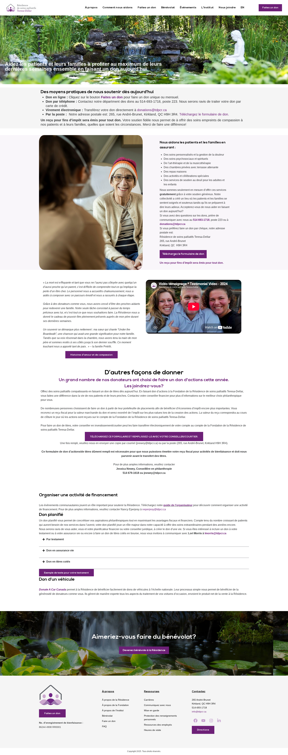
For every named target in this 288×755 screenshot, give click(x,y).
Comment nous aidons (117, 7)
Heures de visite (152, 730)
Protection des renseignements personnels (160, 717)
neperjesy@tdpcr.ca (154, 509)
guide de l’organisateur (177, 505)
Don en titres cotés (58, 561)
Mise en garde (151, 710)
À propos (91, 7)
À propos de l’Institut (113, 710)
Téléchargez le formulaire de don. (204, 114)
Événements (188, 7)
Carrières (149, 699)
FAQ (104, 726)
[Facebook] (195, 720)
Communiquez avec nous (157, 705)
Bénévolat (168, 7)
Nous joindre (227, 7)
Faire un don (109, 721)
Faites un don (147, 7)
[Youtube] (203, 720)
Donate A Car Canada (53, 589)
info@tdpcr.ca (199, 711)
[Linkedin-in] (219, 720)
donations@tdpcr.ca (152, 110)
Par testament (55, 539)
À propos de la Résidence (115, 699)
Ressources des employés (158, 724)
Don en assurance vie (60, 550)
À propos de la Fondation (115, 705)
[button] (144, 539)
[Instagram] (211, 720)
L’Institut (207, 7)
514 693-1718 (201, 219)
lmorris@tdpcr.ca (215, 533)
